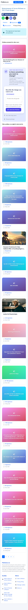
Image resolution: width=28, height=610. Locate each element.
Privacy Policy (17, 25)
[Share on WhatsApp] (3, 18)
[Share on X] (7, 18)
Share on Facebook (10, 14)
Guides (4, 576)
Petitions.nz (5, 2)
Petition (5, 22)
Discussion (7, 25)
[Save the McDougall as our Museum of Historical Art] (14, 55)
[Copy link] (14, 18)
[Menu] (25, 2)
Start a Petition (18, 2)
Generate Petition (14, 109)
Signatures (15, 22)
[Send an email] (10, 18)
